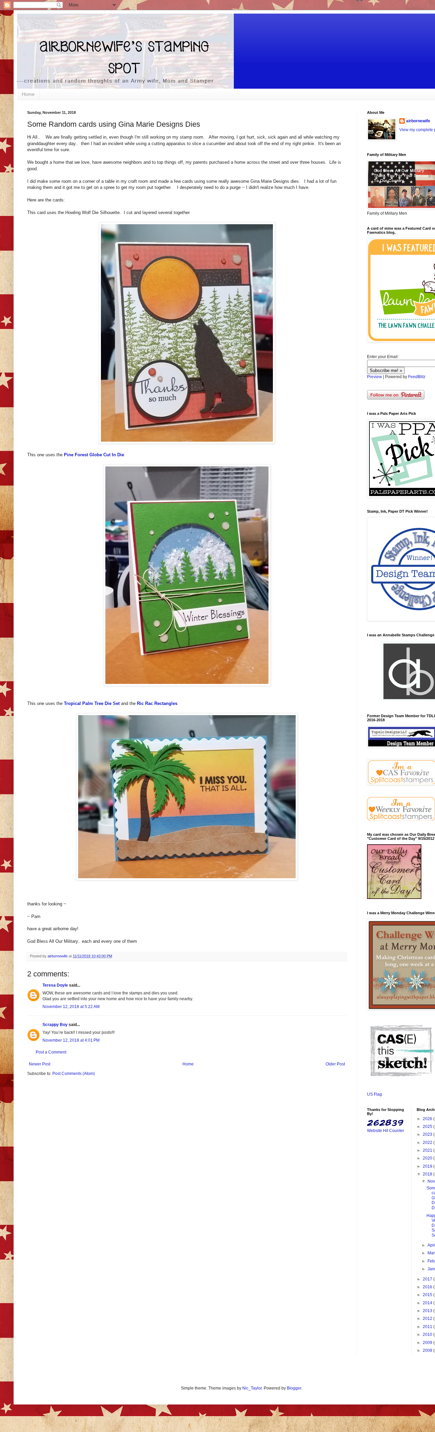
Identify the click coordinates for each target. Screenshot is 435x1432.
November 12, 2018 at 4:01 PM (71, 1040)
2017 (428, 1279)
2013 (428, 1310)
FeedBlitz (416, 376)
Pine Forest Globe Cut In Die (94, 454)
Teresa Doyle (55, 985)
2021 (428, 1150)
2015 (428, 1294)
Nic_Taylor (252, 1388)
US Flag (374, 1094)
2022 (428, 1142)
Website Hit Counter (385, 1130)
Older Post (335, 1064)
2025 (428, 1126)
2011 (428, 1326)
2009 (428, 1342)
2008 (428, 1350)
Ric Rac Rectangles (157, 703)
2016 (428, 1287)
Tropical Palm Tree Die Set (92, 703)
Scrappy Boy (55, 1024)
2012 (428, 1318)
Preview (374, 376)
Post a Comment (51, 1052)
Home (28, 94)
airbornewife (418, 121)
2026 (428, 1118)
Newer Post (39, 1064)
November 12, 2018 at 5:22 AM (71, 1006)
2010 (428, 1334)
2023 (428, 1134)
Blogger (294, 1388)
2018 (428, 1174)
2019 (428, 1166)
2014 (428, 1303)
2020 (428, 1158)
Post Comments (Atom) (73, 1073)
